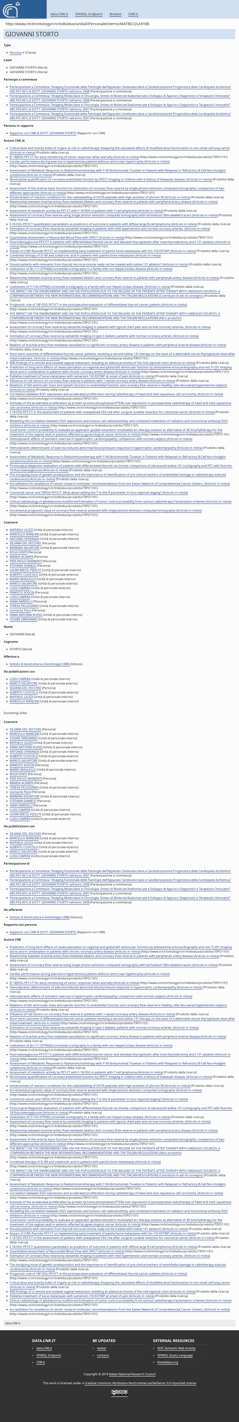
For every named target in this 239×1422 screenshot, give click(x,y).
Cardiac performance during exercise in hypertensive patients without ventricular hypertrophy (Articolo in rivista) (90, 161)
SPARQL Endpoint (89, 14)
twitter (101, 1348)
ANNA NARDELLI (21, 601)
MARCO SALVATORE (23, 583)
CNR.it (133, 14)
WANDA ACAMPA (21, 557)
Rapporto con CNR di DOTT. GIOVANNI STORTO (43, 133)
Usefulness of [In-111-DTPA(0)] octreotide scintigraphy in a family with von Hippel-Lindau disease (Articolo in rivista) (91, 269)
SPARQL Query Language (175, 1355)
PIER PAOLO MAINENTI (26, 561)
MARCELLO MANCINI (24, 534)
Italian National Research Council (132, 1374)
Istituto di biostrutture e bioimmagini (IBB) (40, 664)
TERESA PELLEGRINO (24, 606)
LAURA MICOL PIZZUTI (25, 570)
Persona (15, 53)
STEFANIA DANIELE (23, 566)
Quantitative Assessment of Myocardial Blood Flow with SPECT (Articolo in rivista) (67, 237)
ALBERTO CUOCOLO (24, 574)
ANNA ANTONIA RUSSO (26, 615)
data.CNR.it (59, 14)
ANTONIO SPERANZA (24, 539)
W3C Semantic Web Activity (176, 1348)
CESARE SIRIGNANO (24, 619)
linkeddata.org (167, 1362)
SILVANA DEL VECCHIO (25, 543)
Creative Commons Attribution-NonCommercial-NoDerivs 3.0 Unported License (140, 1383)
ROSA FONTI (18, 552)
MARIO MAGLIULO (23, 579)
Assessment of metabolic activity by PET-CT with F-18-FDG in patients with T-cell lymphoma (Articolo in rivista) (86, 211)
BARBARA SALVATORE (25, 548)
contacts (103, 1355)
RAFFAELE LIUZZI (21, 530)
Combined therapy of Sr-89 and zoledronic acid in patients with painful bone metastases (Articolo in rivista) (85, 255)
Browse (115, 14)
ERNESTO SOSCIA (22, 592)
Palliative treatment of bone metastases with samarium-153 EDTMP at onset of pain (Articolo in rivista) (82, 376)
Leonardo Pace (20, 610)
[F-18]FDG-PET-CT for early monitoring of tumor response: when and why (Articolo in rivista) (74, 157)
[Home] (23, 9)
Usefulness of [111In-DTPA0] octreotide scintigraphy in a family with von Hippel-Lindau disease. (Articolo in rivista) (90, 287)
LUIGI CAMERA (20, 588)
